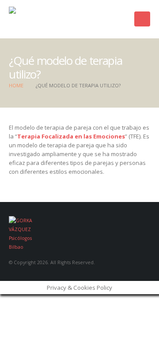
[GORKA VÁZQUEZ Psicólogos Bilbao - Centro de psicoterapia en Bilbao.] (51, 19)
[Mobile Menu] (142, 18)
